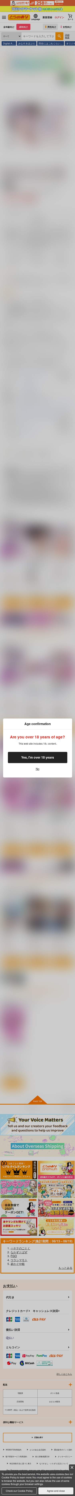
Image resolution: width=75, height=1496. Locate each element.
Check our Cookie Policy (19, 1490)
